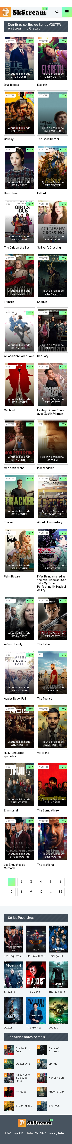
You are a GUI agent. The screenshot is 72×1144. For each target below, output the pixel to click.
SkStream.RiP (15, 1133)
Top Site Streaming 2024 (49, 1133)
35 (60, 891)
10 (40, 891)
